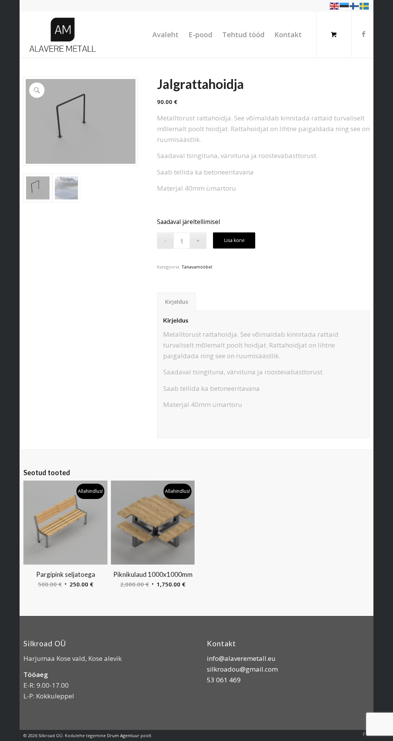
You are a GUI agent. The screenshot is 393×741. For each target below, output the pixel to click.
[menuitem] (165, 35)
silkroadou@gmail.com (242, 669)
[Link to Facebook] (364, 34)
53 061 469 (224, 679)
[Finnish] (355, 5)
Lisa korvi (234, 240)
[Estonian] (345, 5)
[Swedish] (365, 5)
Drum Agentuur (123, 735)
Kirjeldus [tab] (176, 301)
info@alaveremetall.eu (241, 658)
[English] (335, 5)
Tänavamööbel (197, 267)
